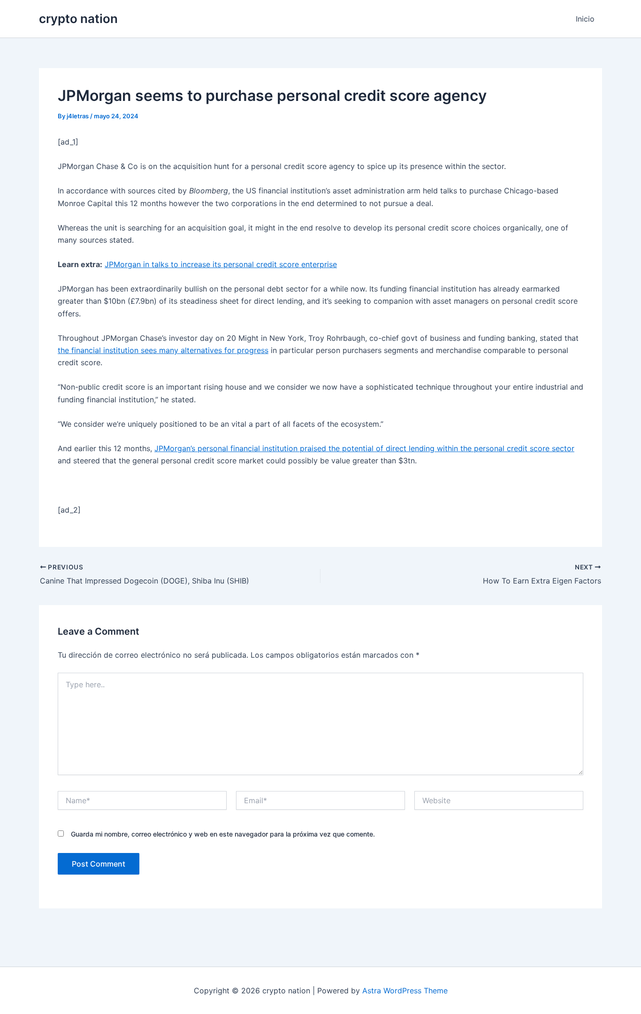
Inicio (585, 18)
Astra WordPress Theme (405, 990)
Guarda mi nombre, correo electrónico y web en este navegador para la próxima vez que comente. (223, 834)
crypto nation (78, 18)
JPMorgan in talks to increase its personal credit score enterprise (221, 264)
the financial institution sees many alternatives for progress (163, 350)
